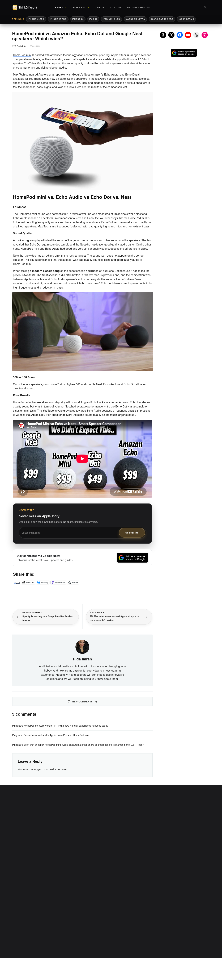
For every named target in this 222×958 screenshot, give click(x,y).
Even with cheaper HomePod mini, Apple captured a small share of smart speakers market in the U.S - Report (84, 744)
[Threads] (163, 35)
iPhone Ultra (36, 19)
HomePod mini (22, 55)
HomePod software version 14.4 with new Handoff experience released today (66, 725)
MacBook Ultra (135, 19)
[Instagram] (205, 35)
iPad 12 (93, 19)
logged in (39, 769)
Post (17, 582)
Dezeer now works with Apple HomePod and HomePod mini (56, 735)
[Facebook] (180, 35)
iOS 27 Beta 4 (186, 19)
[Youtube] (188, 35)
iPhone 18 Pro (58, 19)
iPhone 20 (78, 19)
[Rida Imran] (82, 646)
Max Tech (43, 226)
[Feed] (196, 35)
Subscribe (132, 532)
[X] (171, 35)
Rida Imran (20, 46)
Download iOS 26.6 (162, 19)
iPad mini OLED (111, 19)
